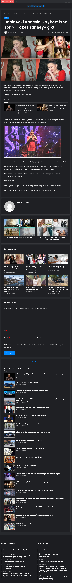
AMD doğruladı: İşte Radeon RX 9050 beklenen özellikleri (35, 507)
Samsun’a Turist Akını (23, 523)
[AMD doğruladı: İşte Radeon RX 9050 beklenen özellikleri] (9, 509)
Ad (5, 331)
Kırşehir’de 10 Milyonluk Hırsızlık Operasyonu (31, 424)
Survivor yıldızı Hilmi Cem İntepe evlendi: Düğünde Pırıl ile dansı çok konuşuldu (35, 268)
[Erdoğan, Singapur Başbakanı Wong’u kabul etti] (9, 409)
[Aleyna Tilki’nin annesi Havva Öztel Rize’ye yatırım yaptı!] (14, 259)
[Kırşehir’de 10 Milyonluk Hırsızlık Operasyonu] (9, 426)
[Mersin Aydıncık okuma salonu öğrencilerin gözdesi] (58, 259)
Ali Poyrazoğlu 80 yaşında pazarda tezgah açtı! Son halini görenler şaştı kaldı (25, 108)
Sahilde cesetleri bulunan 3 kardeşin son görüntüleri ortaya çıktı (38, 474)
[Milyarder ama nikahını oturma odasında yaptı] (36, 280)
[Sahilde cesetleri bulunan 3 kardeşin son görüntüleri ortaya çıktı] (9, 476)
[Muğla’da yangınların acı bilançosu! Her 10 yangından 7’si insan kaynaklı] (58, 280)
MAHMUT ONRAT (12, 32)
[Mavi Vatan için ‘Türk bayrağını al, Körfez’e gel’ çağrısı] (14, 280)
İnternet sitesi (41, 338)
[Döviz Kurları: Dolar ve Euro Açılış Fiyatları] (9, 451)
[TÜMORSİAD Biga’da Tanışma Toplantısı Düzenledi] (9, 434)
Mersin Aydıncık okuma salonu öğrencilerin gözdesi (58, 267)
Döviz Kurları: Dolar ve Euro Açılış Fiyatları (30, 449)
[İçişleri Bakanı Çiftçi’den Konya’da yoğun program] (42, 107)
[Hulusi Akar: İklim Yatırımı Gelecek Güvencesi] (9, 418)
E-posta (7, 338)
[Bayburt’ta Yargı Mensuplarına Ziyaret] (9, 459)
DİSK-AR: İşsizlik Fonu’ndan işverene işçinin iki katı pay (34, 490)
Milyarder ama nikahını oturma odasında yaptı (34, 288)
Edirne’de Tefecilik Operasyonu (26, 465)
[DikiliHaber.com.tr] (36, 6)
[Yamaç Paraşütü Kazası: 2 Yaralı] (9, 384)
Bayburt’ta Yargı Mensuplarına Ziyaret (29, 457)
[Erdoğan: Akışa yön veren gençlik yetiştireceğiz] (9, 393)
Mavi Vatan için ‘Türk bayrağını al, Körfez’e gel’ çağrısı (13, 289)
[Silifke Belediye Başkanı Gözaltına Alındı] (9, 443)
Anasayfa (8, 13)
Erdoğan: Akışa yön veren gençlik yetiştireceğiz (32, 391)
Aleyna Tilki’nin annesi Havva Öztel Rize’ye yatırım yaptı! (13, 268)
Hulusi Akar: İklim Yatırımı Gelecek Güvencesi (31, 415)
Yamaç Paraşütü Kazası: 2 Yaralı (24, 1)
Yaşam (14, 13)
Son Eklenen (36, 362)
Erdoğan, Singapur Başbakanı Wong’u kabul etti (32, 407)
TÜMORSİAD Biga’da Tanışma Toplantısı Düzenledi (33, 432)
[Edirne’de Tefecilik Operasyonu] (9, 467)
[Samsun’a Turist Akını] (9, 526)
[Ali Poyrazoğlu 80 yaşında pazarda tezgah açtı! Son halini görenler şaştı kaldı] (9, 107)
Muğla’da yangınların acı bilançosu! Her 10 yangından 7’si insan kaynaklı (58, 289)
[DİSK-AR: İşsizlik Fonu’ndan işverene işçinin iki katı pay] (9, 492)
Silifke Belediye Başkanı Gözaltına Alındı (29, 440)
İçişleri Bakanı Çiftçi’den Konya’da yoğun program (33, 482)
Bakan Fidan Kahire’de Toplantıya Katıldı (18, 369)
